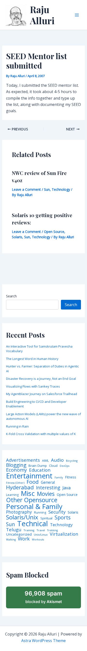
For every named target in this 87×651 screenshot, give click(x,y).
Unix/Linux (41, 534)
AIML (45, 460)
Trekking (52, 530)
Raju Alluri (42, 15)
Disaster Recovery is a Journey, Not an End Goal (41, 378)
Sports (63, 517)
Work (24, 538)
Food (33, 481)
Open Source (54, 231)
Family (59, 477)
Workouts (38, 539)
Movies (46, 494)
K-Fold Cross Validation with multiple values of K (41, 434)
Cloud (53, 465)
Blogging (16, 465)
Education (40, 470)
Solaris (17, 237)
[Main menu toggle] (77, 15)
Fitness (70, 477)
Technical (32, 523)
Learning (12, 494)
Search (11, 296)
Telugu (13, 529)
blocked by (43, 597)
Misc (28, 493)
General (48, 482)
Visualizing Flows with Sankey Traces (33, 386)
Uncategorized (19, 534)
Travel (40, 530)
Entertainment (29, 475)
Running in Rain (17, 426)
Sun (47, 189)
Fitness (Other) (15, 483)
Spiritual (46, 518)
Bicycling (72, 460)
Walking (11, 539)
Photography (19, 512)
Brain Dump (38, 466)
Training (28, 530)
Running (40, 512)
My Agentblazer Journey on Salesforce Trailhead (41, 394)
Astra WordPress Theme (43, 640)
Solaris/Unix (22, 517)
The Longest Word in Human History (32, 359)
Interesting (48, 487)
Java (66, 487)
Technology (61, 189)
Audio (57, 460)
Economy (16, 469)
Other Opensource (31, 500)
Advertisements (23, 460)
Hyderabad (20, 487)
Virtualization (64, 534)
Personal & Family (34, 506)
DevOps (64, 466)
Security (56, 512)
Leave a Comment (26, 189)
